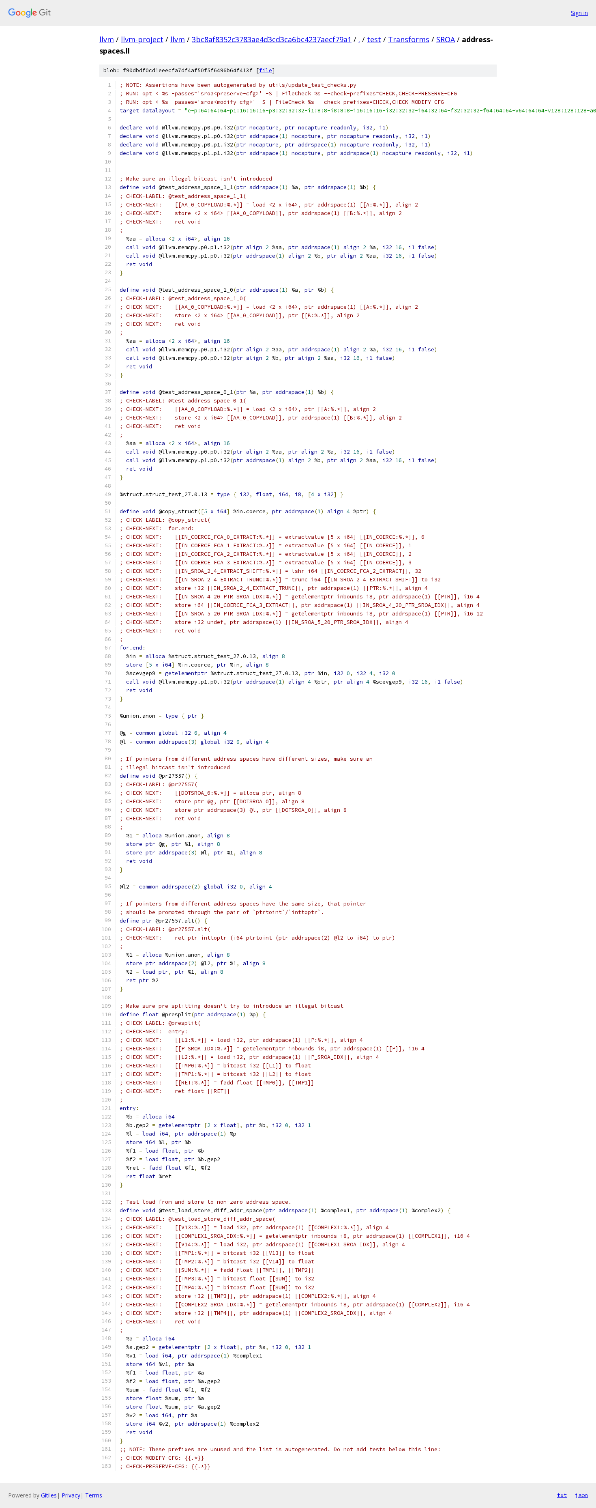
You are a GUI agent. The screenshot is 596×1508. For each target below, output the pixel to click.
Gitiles (49, 1495)
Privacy (71, 1495)
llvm (106, 39)
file (265, 70)
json (581, 1495)
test (374, 39)
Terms (93, 1495)
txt (562, 1495)
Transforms (408, 39)
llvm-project (142, 39)
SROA (445, 39)
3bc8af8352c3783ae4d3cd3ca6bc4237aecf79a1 (272, 39)
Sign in (579, 13)
